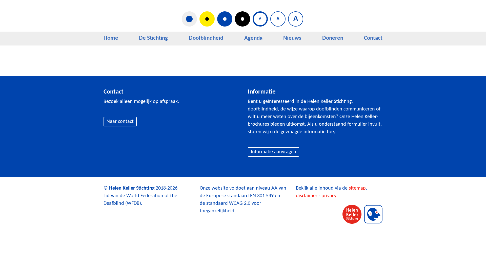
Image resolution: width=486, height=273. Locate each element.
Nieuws (292, 38)
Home (111, 38)
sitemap (357, 188)
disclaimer (306, 195)
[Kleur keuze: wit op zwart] (242, 19)
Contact (373, 38)
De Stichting (153, 38)
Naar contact (120, 121)
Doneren (332, 38)
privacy (328, 195)
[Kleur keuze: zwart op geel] (207, 19)
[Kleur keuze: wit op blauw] (224, 19)
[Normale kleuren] (189, 19)
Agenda (253, 38)
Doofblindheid (206, 38)
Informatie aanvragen (273, 151)
